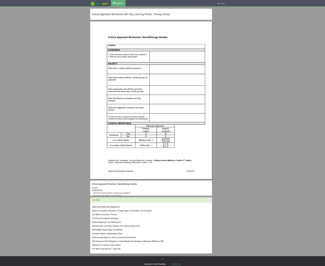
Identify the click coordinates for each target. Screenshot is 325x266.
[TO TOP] (162, 259)
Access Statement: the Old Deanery (106, 222)
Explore (118, 3)
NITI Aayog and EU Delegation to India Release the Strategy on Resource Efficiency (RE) (128, 241)
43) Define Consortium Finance (104, 214)
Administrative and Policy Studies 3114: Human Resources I (116, 226)
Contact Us (176, 264)
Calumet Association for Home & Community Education (114, 237)
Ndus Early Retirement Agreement (106, 207)
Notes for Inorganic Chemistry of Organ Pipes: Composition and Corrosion (122, 210)
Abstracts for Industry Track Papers (106, 245)
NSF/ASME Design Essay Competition (107, 229)
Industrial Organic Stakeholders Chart (107, 233)
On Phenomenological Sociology (105, 218)
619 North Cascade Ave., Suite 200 (106, 248)
